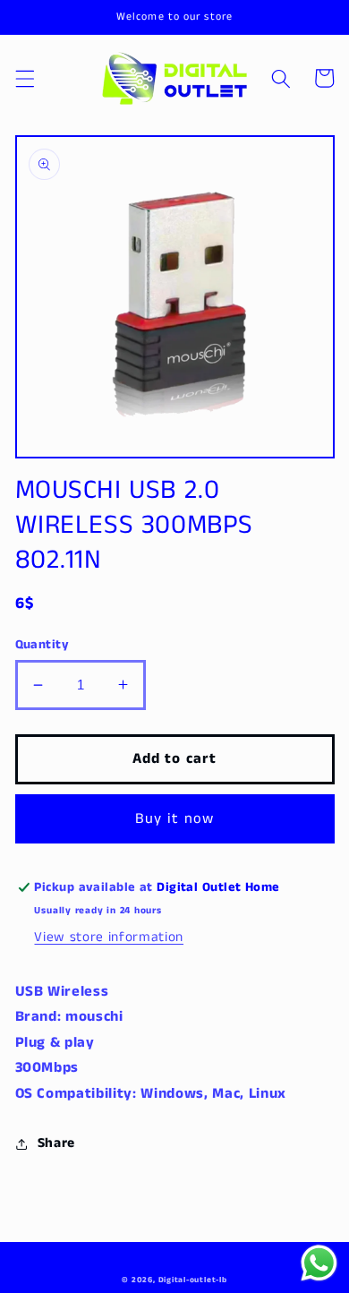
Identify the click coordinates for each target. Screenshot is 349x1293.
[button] (24, 77)
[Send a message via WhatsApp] (319, 1263)
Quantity (42, 645)
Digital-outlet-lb (192, 1280)
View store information (108, 937)
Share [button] (56, 1143)
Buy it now (175, 819)
